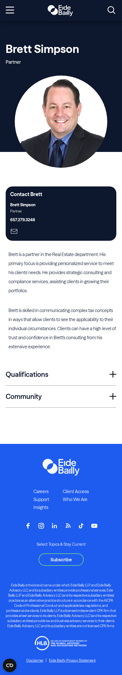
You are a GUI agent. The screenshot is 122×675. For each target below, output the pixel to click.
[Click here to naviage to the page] (14, 231)
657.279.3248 (22, 219)
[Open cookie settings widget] (9, 665)
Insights (40, 507)
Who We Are (75, 499)
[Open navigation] (10, 10)
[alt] (60, 11)
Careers (41, 491)
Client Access (76, 491)
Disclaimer (34, 660)
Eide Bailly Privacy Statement (72, 660)
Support (41, 499)
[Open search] (111, 10)
